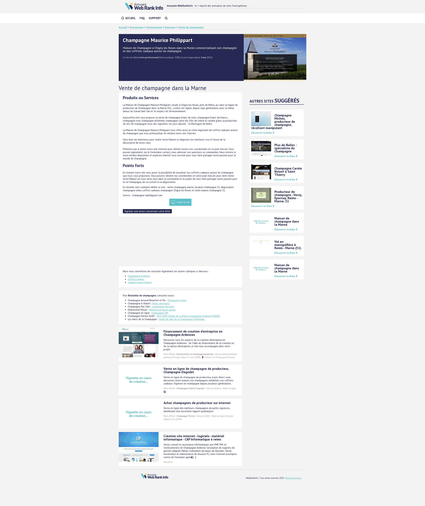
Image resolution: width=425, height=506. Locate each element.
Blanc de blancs (161, 303)
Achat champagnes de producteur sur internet (197, 403)
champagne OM (160, 312)
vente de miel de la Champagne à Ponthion (182, 319)
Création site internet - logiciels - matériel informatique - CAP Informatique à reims (194, 437)
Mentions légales (293, 478)
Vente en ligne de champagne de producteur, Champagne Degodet (196, 370)
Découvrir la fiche (262, 132)
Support (155, 18)
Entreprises (137, 27)
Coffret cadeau (136, 279)
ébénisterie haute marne (162, 309)
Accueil (130, 18)
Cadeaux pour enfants (140, 282)
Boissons (170, 27)
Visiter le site (183, 202)
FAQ (142, 18)
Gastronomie (154, 27)
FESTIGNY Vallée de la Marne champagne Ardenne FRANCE (188, 316)
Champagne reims (177, 300)
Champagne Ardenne (139, 276)
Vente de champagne (191, 27)
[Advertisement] (180, 243)
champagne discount (163, 306)
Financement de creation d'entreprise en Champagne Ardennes (193, 333)
